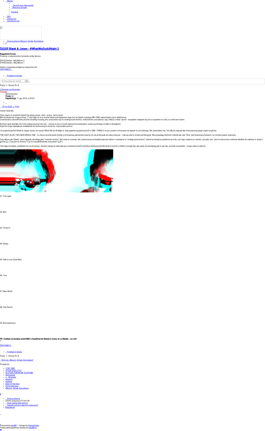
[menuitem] (22, 5)
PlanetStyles (33, 425)
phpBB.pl (33, 428)
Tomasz (3, 92)
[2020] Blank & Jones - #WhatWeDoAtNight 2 (29, 48)
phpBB (14, 425)
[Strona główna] (20, 39)
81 (13, 96)
